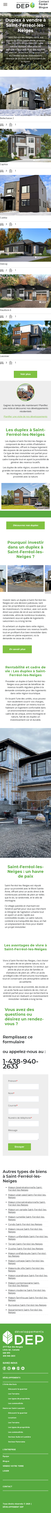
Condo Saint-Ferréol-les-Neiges (25, 1224)
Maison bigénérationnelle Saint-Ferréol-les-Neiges (25, 1188)
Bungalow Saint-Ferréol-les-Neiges (27, 1305)
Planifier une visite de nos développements (25, 416)
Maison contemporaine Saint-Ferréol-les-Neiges (24, 1284)
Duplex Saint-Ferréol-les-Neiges (25, 1248)
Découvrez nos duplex (25, 525)
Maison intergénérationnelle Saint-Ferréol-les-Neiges (27, 1203)
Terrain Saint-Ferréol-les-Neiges (25, 1244)
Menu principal (5, 4)
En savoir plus (17, 649)
